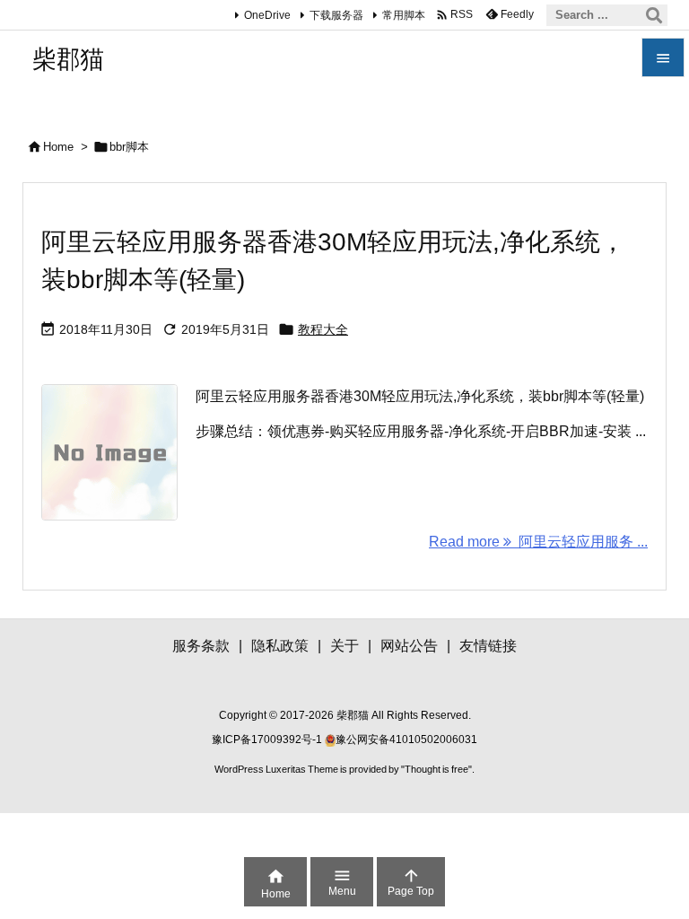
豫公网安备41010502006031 (406, 739)
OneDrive (267, 15)
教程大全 (323, 329)
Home (58, 146)
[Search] (654, 15)
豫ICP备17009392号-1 (268, 739)
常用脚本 (403, 15)
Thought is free (436, 769)
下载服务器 (336, 15)
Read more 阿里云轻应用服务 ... (538, 541)
